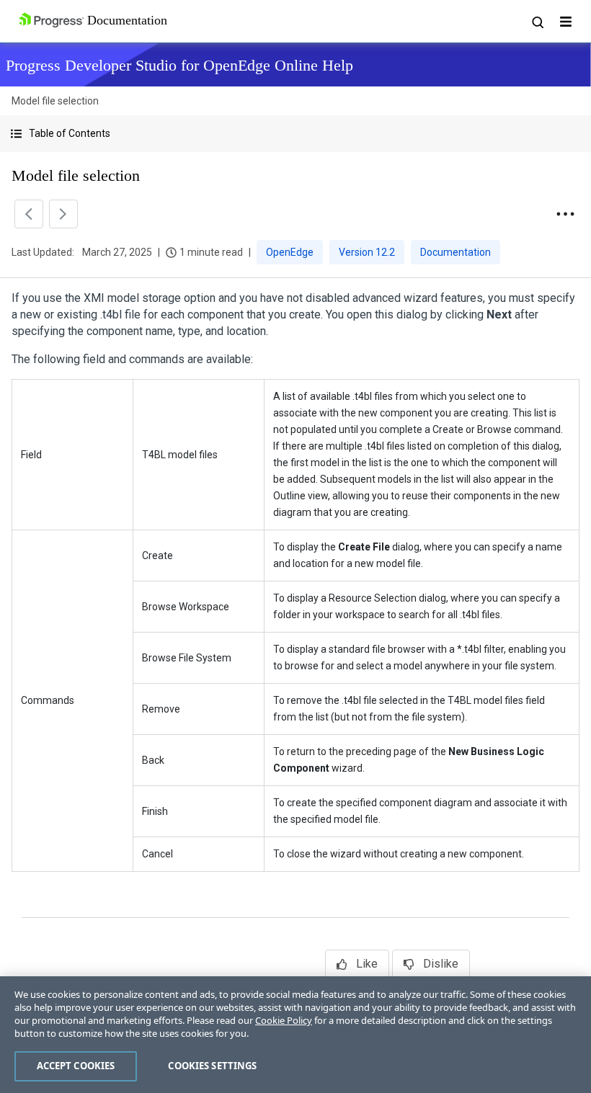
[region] (295, 1034)
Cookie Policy (283, 1020)
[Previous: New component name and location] (29, 214)
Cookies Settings (212, 1065)
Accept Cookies (76, 1065)
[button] (295, 133)
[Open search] (537, 21)
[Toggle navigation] (566, 21)
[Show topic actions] (565, 214)
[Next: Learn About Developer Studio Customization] (63, 214)
